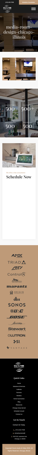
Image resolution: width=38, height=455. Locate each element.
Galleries (19, 389)
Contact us (19, 414)
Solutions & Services (19, 386)
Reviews (19, 395)
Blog (19, 402)
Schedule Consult (19, 411)
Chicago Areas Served (19, 408)
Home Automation (19, 399)
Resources (19, 405)
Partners (19, 392)
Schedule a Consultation (28, 2)
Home (19, 383)
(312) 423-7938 (9, 2)
